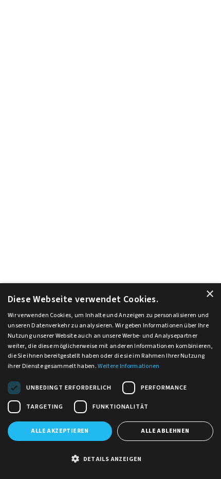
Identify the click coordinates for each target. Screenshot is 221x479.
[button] (110, 459)
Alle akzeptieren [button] (59, 431)
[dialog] (110, 381)
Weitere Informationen (128, 366)
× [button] (209, 294)
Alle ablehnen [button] (165, 431)
